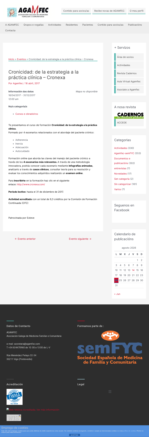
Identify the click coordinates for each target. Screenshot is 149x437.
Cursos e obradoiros (26, 113)
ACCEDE (122, 122)
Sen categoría (122, 178)
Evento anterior (25, 238)
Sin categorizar (122, 184)
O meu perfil (136, 10)
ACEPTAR (74, 435)
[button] (109, 391)
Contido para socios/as (76, 10)
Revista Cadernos (126, 73)
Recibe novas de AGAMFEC (109, 10)
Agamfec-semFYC (124, 153)
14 (133, 270)
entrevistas (120, 168)
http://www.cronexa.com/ (31, 184)
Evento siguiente (80, 238)
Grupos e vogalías (34, 24)
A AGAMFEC (12, 24)
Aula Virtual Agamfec (129, 81)
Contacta (10, 30)
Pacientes (87, 24)
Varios (117, 189)
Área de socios (125, 57)
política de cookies (129, 431)
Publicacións (135, 24)
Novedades (120, 173)
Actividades (54, 24)
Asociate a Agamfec (128, 89)
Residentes (72, 24)
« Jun (117, 293)
